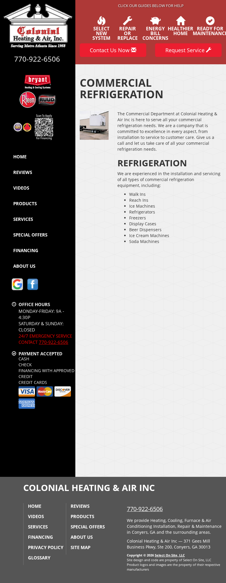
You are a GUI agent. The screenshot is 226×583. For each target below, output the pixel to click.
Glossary (39, 558)
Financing (25, 250)
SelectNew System (101, 32)
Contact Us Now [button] (110, 50)
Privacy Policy (45, 547)
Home (19, 157)
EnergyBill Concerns (155, 32)
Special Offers (30, 235)
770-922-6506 (53, 342)
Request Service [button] (185, 50)
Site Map (80, 547)
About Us (24, 266)
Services (23, 219)
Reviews (22, 172)
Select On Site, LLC (170, 555)
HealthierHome (180, 30)
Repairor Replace (127, 32)
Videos (21, 188)
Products (25, 203)
